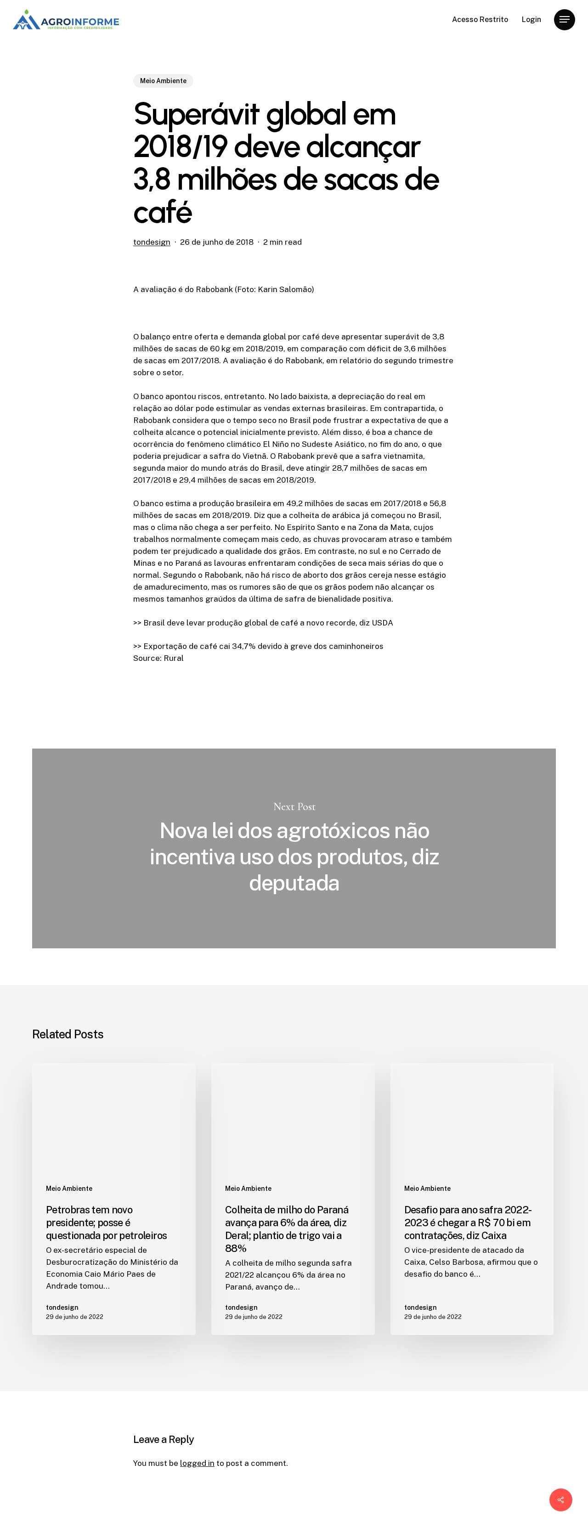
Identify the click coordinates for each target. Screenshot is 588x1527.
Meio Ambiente (163, 81)
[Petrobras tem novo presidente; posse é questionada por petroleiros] (114, 1199)
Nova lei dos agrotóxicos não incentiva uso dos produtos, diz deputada (294, 848)
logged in (197, 1463)
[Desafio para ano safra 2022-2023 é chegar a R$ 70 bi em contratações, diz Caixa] (472, 1199)
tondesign (151, 242)
